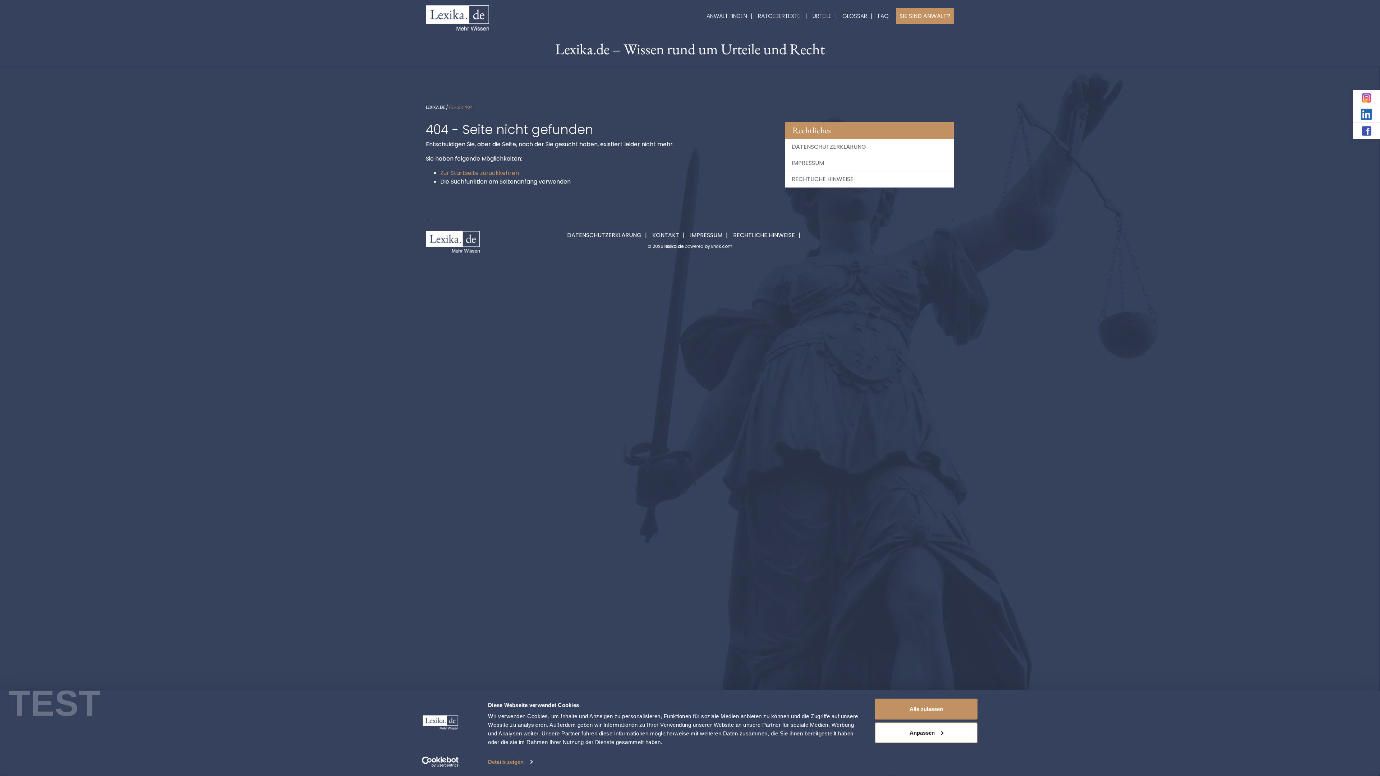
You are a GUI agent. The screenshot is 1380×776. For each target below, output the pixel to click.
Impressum (808, 163)
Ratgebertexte (779, 16)
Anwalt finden (727, 16)
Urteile (822, 16)
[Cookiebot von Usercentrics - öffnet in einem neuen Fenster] (440, 762)
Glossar (854, 16)
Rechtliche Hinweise (823, 179)
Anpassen (922, 732)
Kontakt (665, 235)
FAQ (883, 16)
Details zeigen (506, 762)
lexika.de (435, 107)
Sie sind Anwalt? (925, 16)
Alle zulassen (926, 709)
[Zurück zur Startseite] (457, 17)
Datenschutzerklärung (829, 147)
